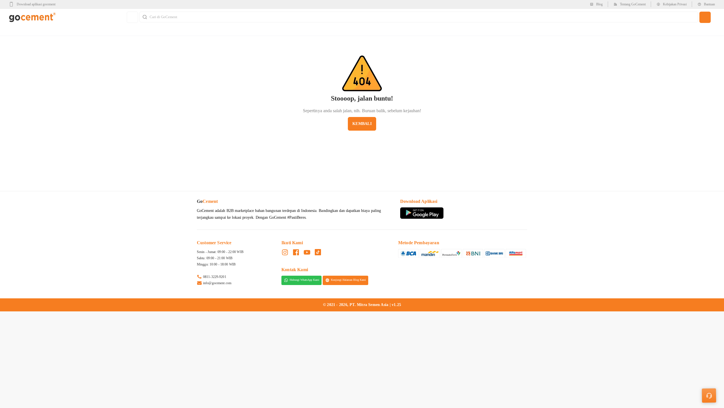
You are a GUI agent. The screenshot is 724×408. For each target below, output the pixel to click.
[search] (705, 17)
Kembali (361, 124)
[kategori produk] (132, 17)
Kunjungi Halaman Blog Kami (348, 280)
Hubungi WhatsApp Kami (304, 280)
